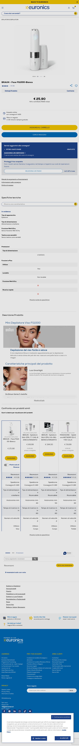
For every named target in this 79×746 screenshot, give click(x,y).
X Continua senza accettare (61, 717)
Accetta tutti (64, 738)
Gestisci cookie (40, 738)
